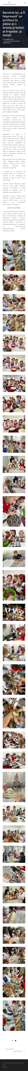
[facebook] (3, 1067)
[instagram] (5, 1067)
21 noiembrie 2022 (8, 39)
